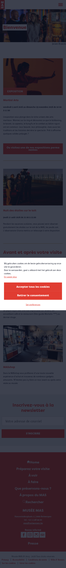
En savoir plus (10, 277)
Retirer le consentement (33, 295)
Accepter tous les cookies (33, 286)
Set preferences (33, 304)
